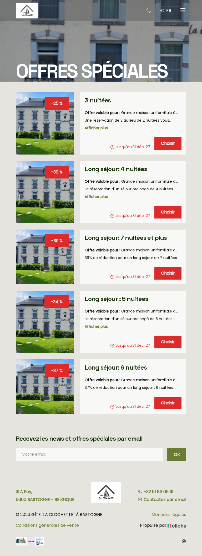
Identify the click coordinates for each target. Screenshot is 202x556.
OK (177, 454)
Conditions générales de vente (47, 525)
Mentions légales (169, 515)
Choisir (168, 143)
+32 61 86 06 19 (158, 492)
